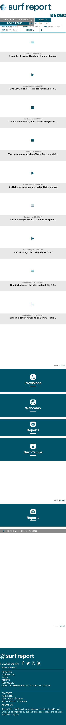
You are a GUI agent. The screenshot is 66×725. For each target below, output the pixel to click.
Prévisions (8, 674)
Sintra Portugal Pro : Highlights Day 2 (33, 252)
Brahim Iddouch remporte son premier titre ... (33, 318)
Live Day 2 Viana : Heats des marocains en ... (33, 89)
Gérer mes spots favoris (21, 531)
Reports (33, 430)
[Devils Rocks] (41, 30)
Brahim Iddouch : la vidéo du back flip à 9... (33, 285)
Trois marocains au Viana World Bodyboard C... (33, 154)
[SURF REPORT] (17, 658)
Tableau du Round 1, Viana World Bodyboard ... (33, 121)
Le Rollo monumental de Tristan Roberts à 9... (33, 187)
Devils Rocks (14, 23)
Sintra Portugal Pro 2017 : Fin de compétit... (33, 219)
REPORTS (7, 672)
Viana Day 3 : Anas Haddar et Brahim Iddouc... (33, 56)
